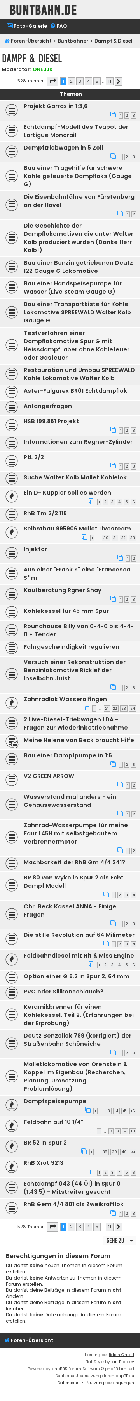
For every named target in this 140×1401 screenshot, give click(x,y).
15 (124, 1111)
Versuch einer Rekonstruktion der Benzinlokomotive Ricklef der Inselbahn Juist (75, 670)
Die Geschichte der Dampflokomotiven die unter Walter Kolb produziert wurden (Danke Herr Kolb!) (78, 238)
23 (124, 708)
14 (116, 1111)
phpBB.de (125, 1376)
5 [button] (97, 81)
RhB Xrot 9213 (43, 1163)
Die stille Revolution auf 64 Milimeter (79, 935)
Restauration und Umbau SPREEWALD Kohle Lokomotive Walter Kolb (79, 374)
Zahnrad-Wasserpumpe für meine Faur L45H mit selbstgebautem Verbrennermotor (76, 833)
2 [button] (71, 81)
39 (114, 1152)
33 (132, 538)
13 (108, 1111)
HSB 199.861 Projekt (51, 421)
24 (133, 708)
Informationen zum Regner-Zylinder (78, 442)
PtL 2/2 (34, 457)
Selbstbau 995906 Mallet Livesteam (77, 528)
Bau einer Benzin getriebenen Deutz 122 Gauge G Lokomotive (78, 267)
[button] (52, 81)
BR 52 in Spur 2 (45, 1142)
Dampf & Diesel (32, 58)
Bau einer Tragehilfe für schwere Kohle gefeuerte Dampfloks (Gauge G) (78, 176)
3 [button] (80, 81)
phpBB (58, 1369)
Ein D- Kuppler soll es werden (67, 493)
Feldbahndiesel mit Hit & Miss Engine (79, 956)
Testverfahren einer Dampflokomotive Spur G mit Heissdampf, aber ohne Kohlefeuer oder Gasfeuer (77, 345)
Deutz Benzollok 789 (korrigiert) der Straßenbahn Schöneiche (77, 1040)
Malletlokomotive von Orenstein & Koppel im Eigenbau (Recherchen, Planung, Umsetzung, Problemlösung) (75, 1076)
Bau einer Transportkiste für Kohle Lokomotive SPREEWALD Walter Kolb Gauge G (77, 312)
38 (105, 1152)
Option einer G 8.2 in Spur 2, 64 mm (77, 976)
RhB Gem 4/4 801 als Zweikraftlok (74, 1204)
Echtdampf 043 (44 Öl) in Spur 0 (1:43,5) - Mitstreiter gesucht (72, 1188)
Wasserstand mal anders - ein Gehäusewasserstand (70, 801)
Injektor (35, 549)
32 (123, 538)
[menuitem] (27, 26)
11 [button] (109, 81)
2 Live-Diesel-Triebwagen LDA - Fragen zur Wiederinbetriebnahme (76, 724)
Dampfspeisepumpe (55, 1101)
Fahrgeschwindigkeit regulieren (71, 647)
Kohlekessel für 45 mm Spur (66, 611)
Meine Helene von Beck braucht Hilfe (79, 740)
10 (133, 1131)
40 (124, 1152)
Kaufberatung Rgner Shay (63, 590)
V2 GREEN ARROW (49, 776)
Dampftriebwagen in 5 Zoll (63, 147)
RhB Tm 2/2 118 (45, 513)
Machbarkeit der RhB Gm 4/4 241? (74, 862)
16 (133, 1111)
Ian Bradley (122, 1362)
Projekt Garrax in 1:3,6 (56, 106)
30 (105, 538)
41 (133, 1152)
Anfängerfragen (48, 406)
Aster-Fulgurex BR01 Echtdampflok (75, 391)
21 (106, 708)
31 (115, 538)
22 (115, 708)
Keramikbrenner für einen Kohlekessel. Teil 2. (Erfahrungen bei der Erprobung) (79, 1015)
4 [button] (88, 81)
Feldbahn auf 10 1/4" (53, 1122)
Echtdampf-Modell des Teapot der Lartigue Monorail (76, 131)
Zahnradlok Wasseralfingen (65, 699)
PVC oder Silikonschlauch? (63, 991)
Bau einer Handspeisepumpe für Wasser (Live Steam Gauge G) (73, 287)
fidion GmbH (121, 1355)
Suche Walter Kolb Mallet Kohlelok (75, 477)
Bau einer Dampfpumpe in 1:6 (68, 755)
